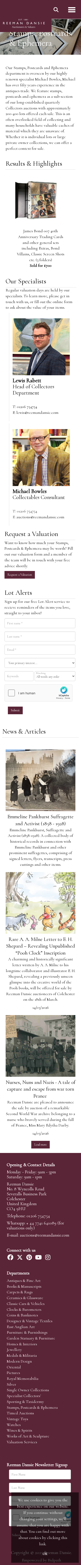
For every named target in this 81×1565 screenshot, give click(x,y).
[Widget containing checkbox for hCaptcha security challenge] (38, 692)
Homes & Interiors (22, 1343)
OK (45, 1554)
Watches (14, 1424)
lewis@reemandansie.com (37, 412)
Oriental (14, 1367)
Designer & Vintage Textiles (29, 1320)
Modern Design (19, 1361)
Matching (41, 673)
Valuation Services (22, 1441)
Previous (9, 207)
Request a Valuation (19, 575)
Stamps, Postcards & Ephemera (32, 1407)
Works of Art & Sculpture (28, 1436)
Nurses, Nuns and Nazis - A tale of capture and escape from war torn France (40, 1089)
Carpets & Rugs (20, 1291)
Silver (11, 1384)
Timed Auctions (20, 1413)
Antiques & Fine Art (23, 1280)
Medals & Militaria (22, 1355)
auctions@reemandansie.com (40, 516)
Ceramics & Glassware (25, 1297)
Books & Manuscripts (24, 1286)
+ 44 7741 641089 (41, 1223)
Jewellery (14, 1349)
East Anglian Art (21, 1326)
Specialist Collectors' (24, 1395)
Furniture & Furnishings (27, 1332)
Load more (40, 1144)
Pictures (13, 1372)
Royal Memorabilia (22, 1378)
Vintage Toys (17, 1418)
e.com (44, 1235)
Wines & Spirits (19, 1430)
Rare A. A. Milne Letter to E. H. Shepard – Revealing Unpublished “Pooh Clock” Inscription (40, 946)
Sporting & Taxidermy (25, 1401)
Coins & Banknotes (22, 1315)
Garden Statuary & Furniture (31, 1338)
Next (72, 207)
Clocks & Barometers (24, 1309)
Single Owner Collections (28, 1389)
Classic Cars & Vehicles (26, 1303)
